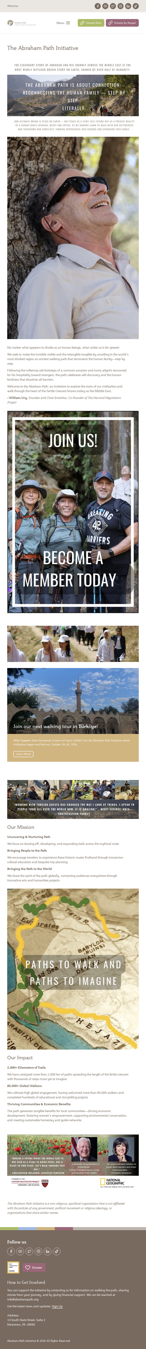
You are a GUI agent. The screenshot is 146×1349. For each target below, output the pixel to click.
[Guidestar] (13, 1267)
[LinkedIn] (128, 6)
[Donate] (33, 1267)
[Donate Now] (91, 23)
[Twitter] (113, 6)
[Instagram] (120, 6)
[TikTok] (136, 6)
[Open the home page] (22, 22)
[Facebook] (98, 6)
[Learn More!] (73, 715)
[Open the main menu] (63, 23)
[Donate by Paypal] (122, 23)
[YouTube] (105, 6)
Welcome (12, 6)
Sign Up (57, 1306)
